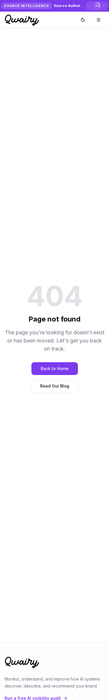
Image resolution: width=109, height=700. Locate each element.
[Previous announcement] (89, 5)
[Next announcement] (103, 5)
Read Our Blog (54, 385)
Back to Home (55, 368)
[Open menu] (98, 20)
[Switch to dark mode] (83, 20)
